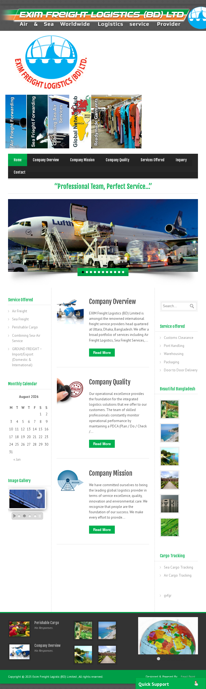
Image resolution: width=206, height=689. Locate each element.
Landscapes (16, 121)
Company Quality (117, 160)
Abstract (80, 121)
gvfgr (167, 595)
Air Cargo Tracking (178, 575)
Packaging (171, 362)
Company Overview (46, 160)
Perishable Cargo (25, 327)
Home (17, 160)
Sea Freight (20, 319)
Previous (4, 235)
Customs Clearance (178, 337)
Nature (59, 121)
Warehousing (173, 353)
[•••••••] (168, 635)
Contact (19, 172)
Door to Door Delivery (180, 370)
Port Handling (174, 345)
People (37, 121)
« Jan (17, 459)
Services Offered (152, 160)
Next (202, 235)
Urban (133, 121)
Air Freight (19, 311)
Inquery (181, 160)
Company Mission (82, 160)
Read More (102, 352)
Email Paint (188, 677)
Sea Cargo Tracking (178, 567)
